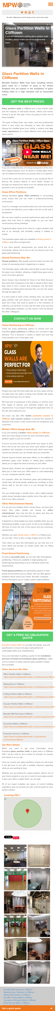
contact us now (27, 318)
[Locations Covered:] (3, 4)
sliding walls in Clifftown (28, 535)
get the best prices (27, 101)
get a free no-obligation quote (27, 636)
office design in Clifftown (38, 433)
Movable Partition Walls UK (13, 645)
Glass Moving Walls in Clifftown (17, 1003)
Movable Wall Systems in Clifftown (18, 989)
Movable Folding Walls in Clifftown (18, 997)
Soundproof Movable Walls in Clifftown (20, 1000)
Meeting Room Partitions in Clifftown (19, 992)
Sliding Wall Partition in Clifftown (17, 995)
